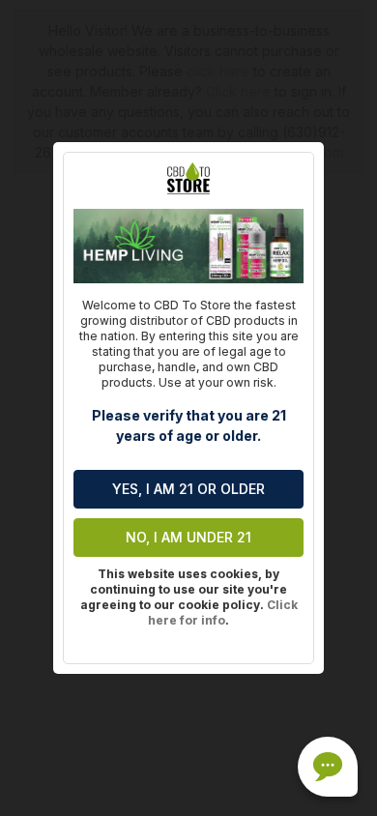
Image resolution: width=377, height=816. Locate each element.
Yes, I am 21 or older (188, 489)
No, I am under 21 (188, 537)
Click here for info (223, 612)
